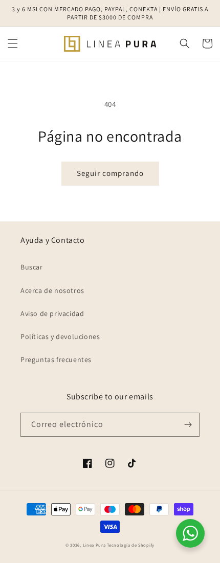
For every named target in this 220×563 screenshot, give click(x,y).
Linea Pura (94, 545)
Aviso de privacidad (52, 313)
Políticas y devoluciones (60, 336)
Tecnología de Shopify (131, 545)
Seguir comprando (110, 173)
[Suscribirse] (188, 425)
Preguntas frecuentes (56, 359)
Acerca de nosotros (52, 290)
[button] (13, 43)
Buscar (31, 267)
